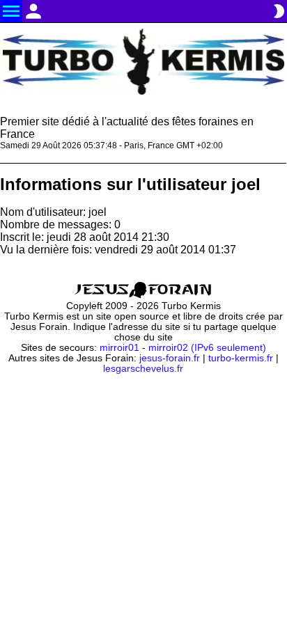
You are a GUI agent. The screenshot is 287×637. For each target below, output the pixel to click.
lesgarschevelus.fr (143, 368)
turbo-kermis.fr (240, 358)
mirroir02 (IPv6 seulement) (207, 348)
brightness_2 (278, 11)
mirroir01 (119, 348)
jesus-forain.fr (169, 358)
